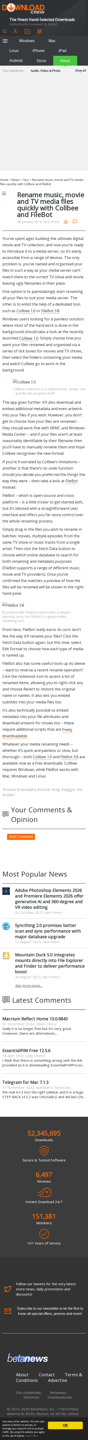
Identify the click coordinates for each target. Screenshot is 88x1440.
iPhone (39, 51)
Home (4, 180)
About (22, 1374)
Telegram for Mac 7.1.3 (25, 1082)
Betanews (58, 1392)
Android (16, 61)
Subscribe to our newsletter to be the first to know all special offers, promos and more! (50, 1311)
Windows (26, 41)
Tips (26, 180)
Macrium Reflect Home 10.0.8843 (35, 1018)
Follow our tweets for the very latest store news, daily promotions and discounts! (46, 1288)
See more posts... (29, 985)
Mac (52, 41)
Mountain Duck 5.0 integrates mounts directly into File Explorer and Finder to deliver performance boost (50, 963)
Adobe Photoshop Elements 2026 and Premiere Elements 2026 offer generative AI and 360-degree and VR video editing (49, 898)
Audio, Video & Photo (46, 70)
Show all (80, 70)
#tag (56, 789)
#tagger (69, 789)
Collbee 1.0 (25, 310)
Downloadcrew (60, 1397)
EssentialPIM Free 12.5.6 (26, 1050)
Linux (14, 51)
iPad (62, 51)
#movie (44, 789)
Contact (47, 1374)
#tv (80, 789)
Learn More (32, 1435)
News (65, 60)
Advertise (57, 1380)
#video (8, 794)
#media (9, 789)
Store (41, 60)
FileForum (31, 1397)
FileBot (71, 480)
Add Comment (21, 837)
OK (65, 1425)
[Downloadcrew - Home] (23, 8)
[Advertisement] (44, 126)
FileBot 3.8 (50, 310)
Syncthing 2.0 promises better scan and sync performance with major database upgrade (48, 930)
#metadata (27, 789)
